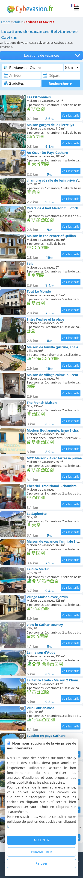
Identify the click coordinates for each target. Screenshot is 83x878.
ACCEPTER (41, 840)
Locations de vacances (41, 55)
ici (8, 826)
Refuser (41, 863)
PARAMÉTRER (41, 852)
